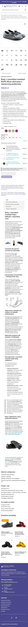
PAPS (15, 126)
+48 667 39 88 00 (8, 589)
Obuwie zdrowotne (13, 15)
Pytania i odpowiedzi (11, 208)
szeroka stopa (17, 194)
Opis (7, 199)
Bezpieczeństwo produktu (12, 204)
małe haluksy (10, 192)
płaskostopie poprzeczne (7, 194)
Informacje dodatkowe (11, 202)
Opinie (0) (8, 206)
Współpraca (4, 607)
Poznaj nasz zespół (6, 604)
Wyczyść (25, 140)
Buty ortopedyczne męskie (17, 16)
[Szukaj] (25, 9)
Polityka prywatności (6, 602)
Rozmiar (3, 134)
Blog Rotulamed (5, 605)
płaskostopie (21, 192)
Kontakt (3, 611)
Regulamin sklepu (5, 600)
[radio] (2, 130)
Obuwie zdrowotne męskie (17, 188)
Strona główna (4, 15)
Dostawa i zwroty (5, 609)
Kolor (2, 128)
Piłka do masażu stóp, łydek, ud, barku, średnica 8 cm (13, 163)
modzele (16, 192)
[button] (25, 24)
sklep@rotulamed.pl (9, 592)
